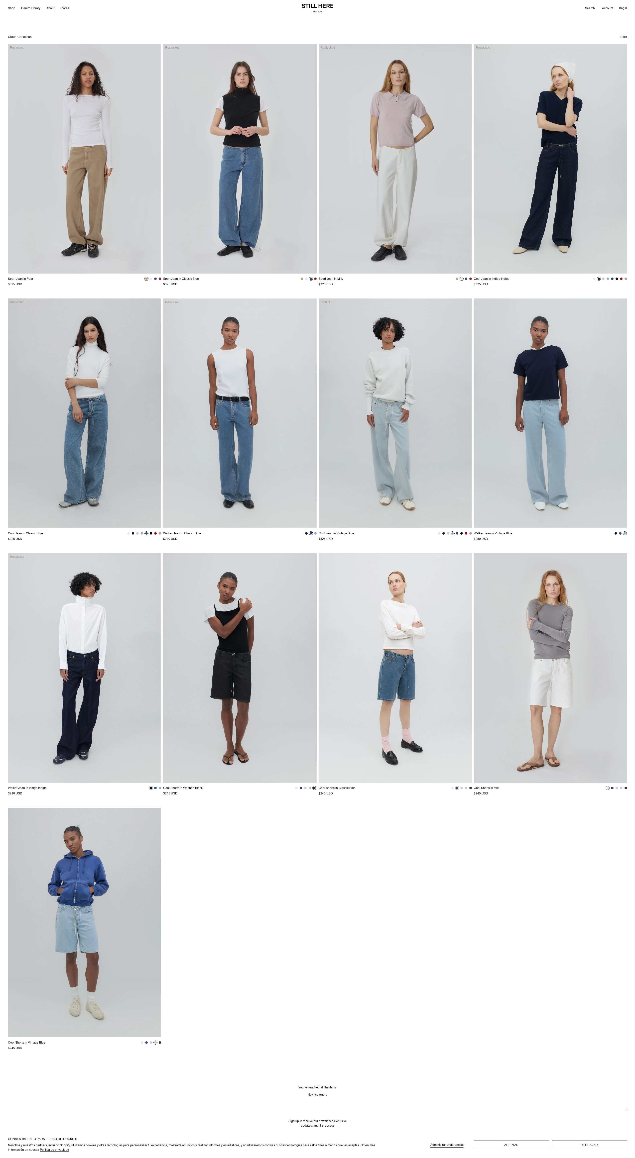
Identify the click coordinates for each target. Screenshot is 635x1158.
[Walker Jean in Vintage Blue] (550, 413)
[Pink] (603, 279)
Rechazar (589, 1145)
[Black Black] (617, 279)
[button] (590, 8)
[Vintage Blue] (608, 279)
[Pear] (146, 279)
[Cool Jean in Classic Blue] (84, 413)
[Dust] (626, 279)
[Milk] (151, 279)
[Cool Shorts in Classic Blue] (395, 668)
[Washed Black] (315, 788)
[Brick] (621, 279)
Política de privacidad (54, 1150)
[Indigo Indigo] (599, 279)
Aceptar (511, 1145)
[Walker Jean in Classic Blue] (239, 413)
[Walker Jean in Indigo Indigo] (84, 668)
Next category (317, 1094)
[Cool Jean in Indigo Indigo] (550, 159)
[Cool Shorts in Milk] (550, 668)
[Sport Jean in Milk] (395, 159)
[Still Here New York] (317, 8)
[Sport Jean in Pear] (84, 159)
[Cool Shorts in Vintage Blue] (84, 922)
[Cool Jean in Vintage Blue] (395, 413)
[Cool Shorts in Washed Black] (239, 668)
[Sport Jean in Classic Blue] (239, 159)
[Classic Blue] (155, 279)
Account (607, 8)
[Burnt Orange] (160, 279)
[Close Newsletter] (628, 1109)
